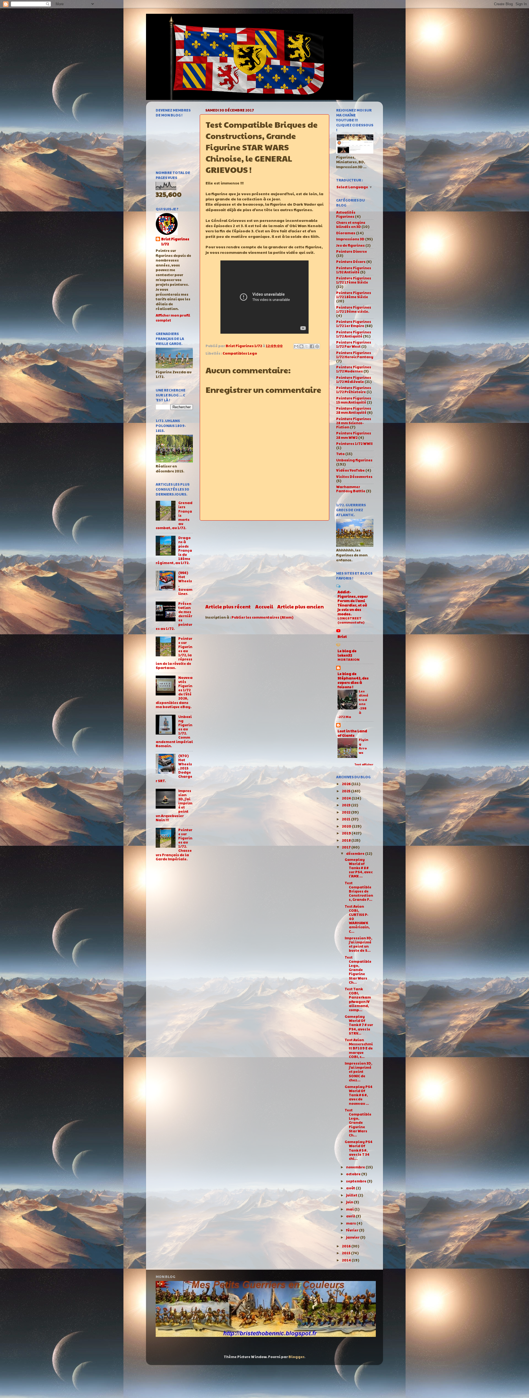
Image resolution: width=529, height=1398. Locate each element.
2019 (347, 833)
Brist (342, 636)
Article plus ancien (300, 606)
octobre (353, 1173)
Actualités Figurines (345, 214)
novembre (356, 1167)
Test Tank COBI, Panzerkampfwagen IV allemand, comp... (358, 999)
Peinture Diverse (351, 251)
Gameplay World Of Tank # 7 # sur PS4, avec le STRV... (359, 1024)
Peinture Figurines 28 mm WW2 (353, 435)
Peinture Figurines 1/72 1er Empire (353, 323)
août (351, 1187)
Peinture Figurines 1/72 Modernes (353, 369)
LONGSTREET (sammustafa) (351, 620)
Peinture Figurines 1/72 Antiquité (353, 334)
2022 (346, 812)
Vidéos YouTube (350, 470)
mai (350, 1209)
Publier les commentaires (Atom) (262, 617)
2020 (347, 826)
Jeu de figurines (350, 245)
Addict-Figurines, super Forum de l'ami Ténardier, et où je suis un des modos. (353, 602)
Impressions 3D (350, 238)
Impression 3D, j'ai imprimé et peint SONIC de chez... (358, 1071)
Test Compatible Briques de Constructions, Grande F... (359, 891)
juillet (352, 1195)
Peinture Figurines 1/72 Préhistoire (353, 389)
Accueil (264, 606)
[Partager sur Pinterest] (317, 346)
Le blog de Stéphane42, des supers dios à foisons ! (353, 680)
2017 (346, 847)
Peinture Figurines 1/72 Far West (353, 344)
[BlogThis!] (301, 346)
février (352, 1230)
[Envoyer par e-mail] (296, 346)
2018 (346, 840)
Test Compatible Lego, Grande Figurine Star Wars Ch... (358, 970)
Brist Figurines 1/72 (175, 241)
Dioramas (345, 232)
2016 (346, 1246)
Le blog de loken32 (347, 653)
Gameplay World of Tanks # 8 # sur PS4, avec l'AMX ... (359, 867)
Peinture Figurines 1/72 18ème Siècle (353, 294)
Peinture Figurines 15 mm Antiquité (353, 400)
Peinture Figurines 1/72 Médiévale (353, 379)
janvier (353, 1237)
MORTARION (349, 659)
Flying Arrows (363, 746)
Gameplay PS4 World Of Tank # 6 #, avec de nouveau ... (359, 1095)
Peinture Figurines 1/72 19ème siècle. (353, 309)
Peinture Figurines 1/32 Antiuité (353, 269)
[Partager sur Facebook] (312, 346)
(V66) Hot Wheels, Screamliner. (185, 583)
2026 (346, 783)
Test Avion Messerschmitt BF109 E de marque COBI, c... (359, 1048)
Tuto (340, 453)
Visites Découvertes (354, 476)
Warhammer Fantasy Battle (350, 488)
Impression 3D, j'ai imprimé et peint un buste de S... (358, 944)
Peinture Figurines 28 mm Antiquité (353, 410)
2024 (347, 798)
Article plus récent (228, 606)
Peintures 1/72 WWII (354, 443)
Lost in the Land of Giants (352, 733)
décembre (355, 853)
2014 (347, 1260)
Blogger (296, 1356)
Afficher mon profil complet (173, 318)
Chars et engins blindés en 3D (350, 224)
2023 (346, 805)
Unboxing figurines (354, 460)
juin (350, 1202)
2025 (346, 790)
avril (351, 1216)
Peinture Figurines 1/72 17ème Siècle (353, 280)
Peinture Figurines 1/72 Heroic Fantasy (354, 354)
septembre (356, 1181)
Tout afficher (363, 764)
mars (351, 1223)
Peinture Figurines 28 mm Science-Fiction (353, 422)
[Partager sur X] (306, 346)
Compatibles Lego (240, 353)
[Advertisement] (264, 561)
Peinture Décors (351, 261)
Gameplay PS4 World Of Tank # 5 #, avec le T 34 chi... (359, 1150)
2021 (346, 819)
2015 (346, 1252)
